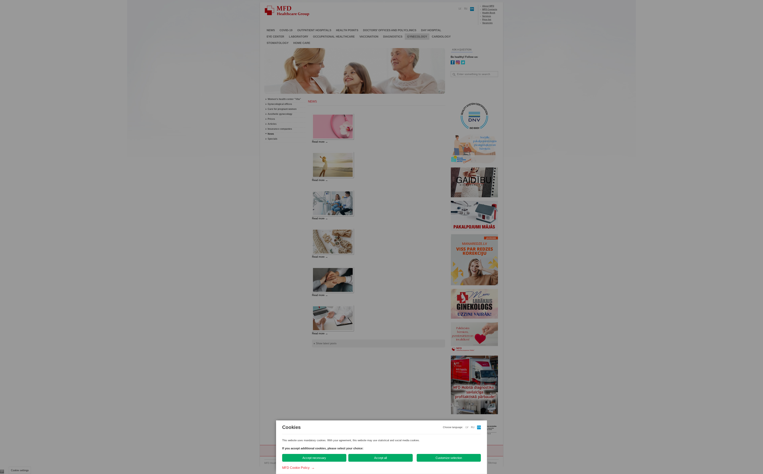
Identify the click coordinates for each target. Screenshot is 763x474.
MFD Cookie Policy (298, 467)
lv (467, 427)
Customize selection (449, 457)
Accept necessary (314, 457)
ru (472, 427)
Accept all (380, 457)
